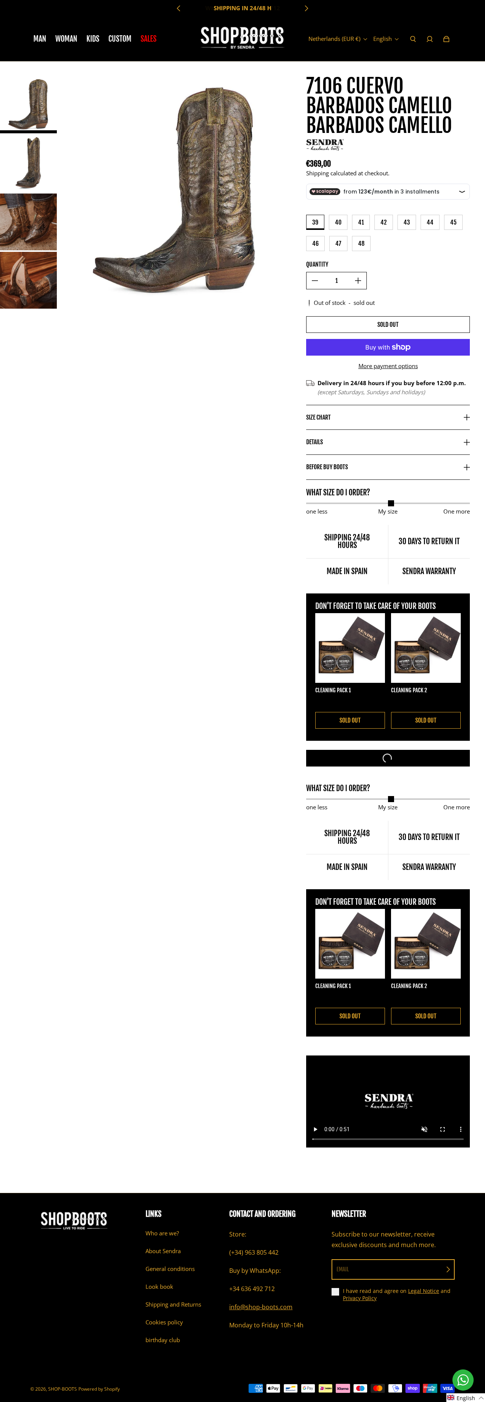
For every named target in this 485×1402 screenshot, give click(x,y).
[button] (465, 1397)
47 (338, 243)
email (342, 1269)
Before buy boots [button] (327, 467)
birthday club (163, 1340)
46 (315, 243)
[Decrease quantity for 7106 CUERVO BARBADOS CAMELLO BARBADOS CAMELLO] (315, 280)
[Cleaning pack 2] (426, 648)
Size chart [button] (318, 417)
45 (453, 222)
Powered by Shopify (99, 1389)
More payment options (388, 366)
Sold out (388, 324)
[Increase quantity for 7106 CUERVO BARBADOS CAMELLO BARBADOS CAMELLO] (358, 280)
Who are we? (162, 1233)
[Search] (413, 39)
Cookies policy (164, 1322)
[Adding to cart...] (388, 758)
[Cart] (446, 39)
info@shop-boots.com (261, 1307)
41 (361, 222)
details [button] (314, 442)
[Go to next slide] (306, 8)
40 (338, 222)
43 (407, 222)
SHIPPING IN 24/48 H (242, 8)
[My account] (429, 39)
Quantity (317, 264)
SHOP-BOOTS (62, 1389)
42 (383, 222)
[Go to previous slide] (179, 8)
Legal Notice (423, 1290)
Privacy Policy (360, 1298)
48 (361, 243)
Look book (159, 1287)
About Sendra (163, 1251)
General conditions (170, 1269)
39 (315, 222)
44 (430, 222)
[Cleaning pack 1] (350, 648)
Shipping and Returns (173, 1304)
